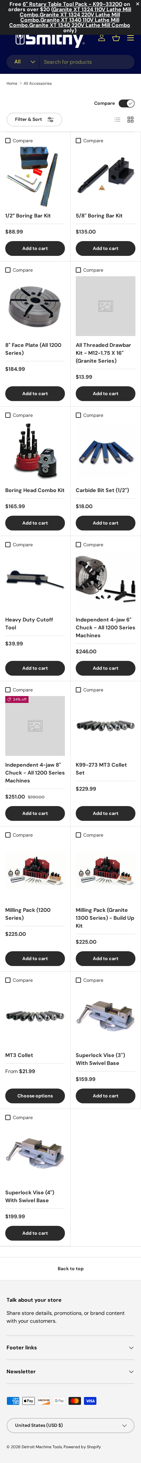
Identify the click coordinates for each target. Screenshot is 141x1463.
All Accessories (38, 83)
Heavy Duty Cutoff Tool (29, 623)
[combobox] (70, 62)
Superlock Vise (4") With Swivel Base (29, 1196)
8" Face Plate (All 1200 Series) (33, 349)
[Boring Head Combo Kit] (35, 451)
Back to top (71, 1269)
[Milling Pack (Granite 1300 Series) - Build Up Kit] (105, 871)
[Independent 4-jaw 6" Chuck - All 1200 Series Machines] (105, 581)
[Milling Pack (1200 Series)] (35, 871)
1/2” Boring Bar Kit (28, 215)
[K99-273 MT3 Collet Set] (105, 726)
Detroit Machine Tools (42, 1447)
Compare (104, 103)
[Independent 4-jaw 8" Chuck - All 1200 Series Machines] (35, 726)
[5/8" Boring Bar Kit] (105, 177)
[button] (116, 38)
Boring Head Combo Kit (35, 490)
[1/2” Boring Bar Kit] (35, 177)
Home (12, 83)
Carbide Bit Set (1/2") (102, 490)
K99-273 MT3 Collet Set (101, 768)
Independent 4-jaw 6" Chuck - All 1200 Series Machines (105, 627)
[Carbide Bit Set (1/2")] (105, 451)
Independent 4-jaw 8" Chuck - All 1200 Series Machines (35, 772)
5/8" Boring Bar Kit (99, 215)
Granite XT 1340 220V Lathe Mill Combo (79, 25)
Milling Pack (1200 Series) (27, 914)
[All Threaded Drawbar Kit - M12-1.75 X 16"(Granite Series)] (105, 306)
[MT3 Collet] (35, 1016)
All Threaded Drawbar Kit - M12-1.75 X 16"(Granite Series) (103, 353)
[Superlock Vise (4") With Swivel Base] (35, 1153)
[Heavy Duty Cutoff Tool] (35, 581)
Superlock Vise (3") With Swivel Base (100, 1059)
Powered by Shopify (82, 1447)
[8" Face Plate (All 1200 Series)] (35, 306)
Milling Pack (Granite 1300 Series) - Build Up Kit (105, 918)
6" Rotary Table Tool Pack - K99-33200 (72, 4)
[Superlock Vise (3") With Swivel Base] (105, 1016)
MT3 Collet (19, 1055)
